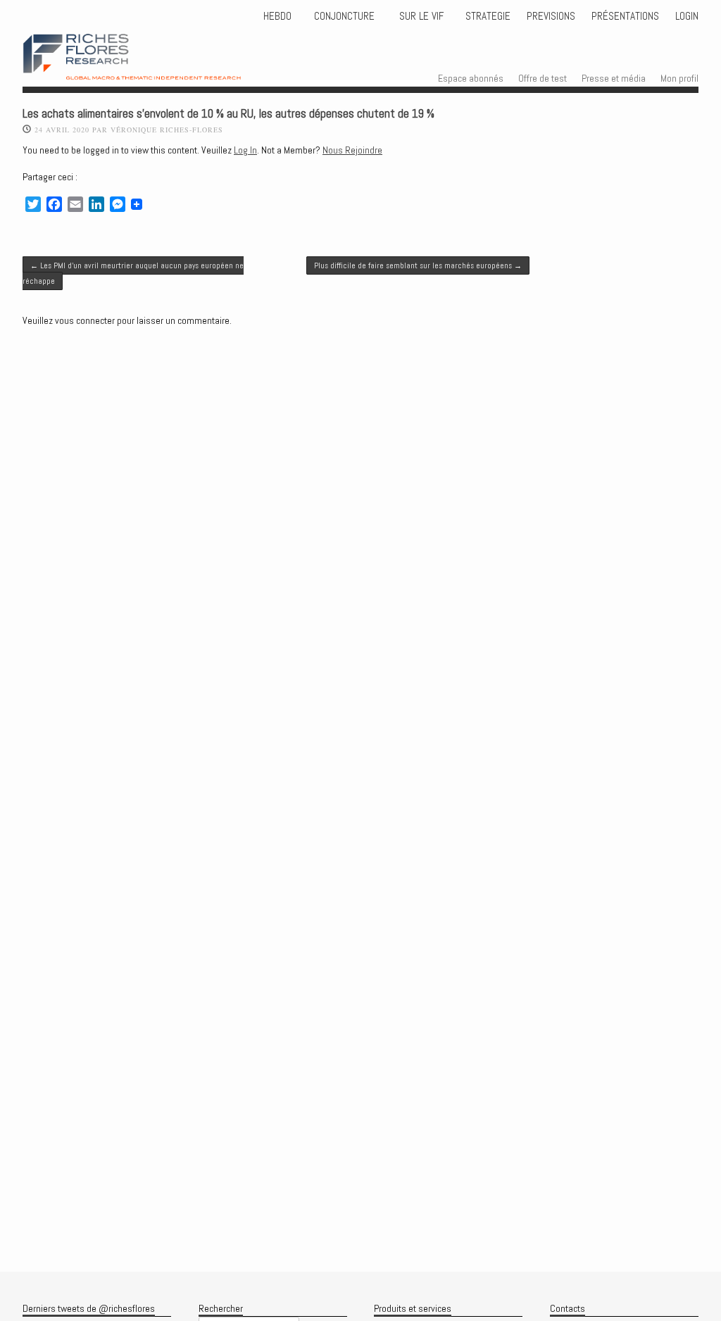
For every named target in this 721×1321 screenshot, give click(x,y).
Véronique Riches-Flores (167, 129)
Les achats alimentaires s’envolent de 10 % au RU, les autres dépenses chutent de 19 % (228, 113)
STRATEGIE (486, 16)
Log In (245, 150)
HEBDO (277, 16)
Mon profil (679, 78)
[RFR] (152, 67)
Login (686, 16)
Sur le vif (420, 16)
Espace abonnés (470, 78)
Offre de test (542, 78)
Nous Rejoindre (352, 150)
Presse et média (614, 78)
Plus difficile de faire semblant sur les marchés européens (418, 265)
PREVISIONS (551, 16)
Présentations (625, 16)
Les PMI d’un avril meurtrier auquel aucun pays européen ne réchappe (133, 273)
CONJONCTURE (345, 16)
